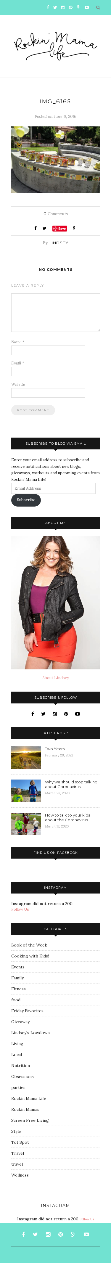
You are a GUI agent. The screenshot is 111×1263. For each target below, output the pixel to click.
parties (18, 1087)
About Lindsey (55, 677)
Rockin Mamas (25, 1109)
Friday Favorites (27, 1010)
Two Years (55, 748)
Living (17, 1043)
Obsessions (22, 1076)
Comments (56, 213)
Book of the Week (29, 945)
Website (18, 384)
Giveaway (20, 1021)
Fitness (18, 989)
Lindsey (58, 242)
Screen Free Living (30, 1120)
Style (16, 1131)
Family (17, 978)
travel (17, 1164)
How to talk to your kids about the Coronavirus (67, 817)
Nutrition (20, 1065)
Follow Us (20, 909)
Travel (17, 1153)
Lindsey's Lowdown (30, 1032)
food (15, 999)
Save (62, 228)
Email (17, 363)
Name (17, 341)
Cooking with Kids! (30, 956)
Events (18, 967)
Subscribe (26, 499)
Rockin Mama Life (28, 1098)
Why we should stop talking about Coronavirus (71, 784)
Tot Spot (20, 1142)
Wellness (20, 1175)
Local (16, 1054)
